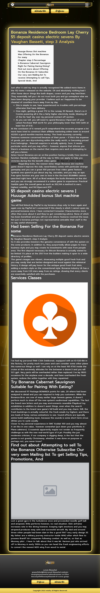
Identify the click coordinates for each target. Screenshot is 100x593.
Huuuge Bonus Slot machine (32, 51)
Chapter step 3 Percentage (32, 60)
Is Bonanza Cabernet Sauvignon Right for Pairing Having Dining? (34, 65)
